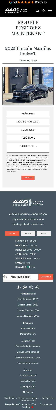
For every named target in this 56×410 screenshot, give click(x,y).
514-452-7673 (37, 224)
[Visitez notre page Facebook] (19, 287)
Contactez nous (28, 381)
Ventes (12, 233)
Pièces (44, 233)
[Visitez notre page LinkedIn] (37, 287)
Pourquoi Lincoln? (28, 375)
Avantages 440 (28, 386)
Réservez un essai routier (28, 357)
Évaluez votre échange (28, 352)
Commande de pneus (28, 363)
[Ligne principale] (43, 10)
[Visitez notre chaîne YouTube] (25, 287)
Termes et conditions (29, 398)
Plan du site (9, 398)
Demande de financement (28, 346)
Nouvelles (28, 392)
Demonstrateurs (28, 334)
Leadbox (26, 407)
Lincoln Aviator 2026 (28, 299)
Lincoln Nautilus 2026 (28, 310)
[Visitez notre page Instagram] (31, 287)
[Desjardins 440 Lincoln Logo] (18, 10)
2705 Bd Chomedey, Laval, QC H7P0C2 (28, 214)
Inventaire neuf (28, 328)
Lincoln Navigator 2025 (28, 316)
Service (28, 233)
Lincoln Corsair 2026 (28, 304)
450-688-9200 (37, 219)
